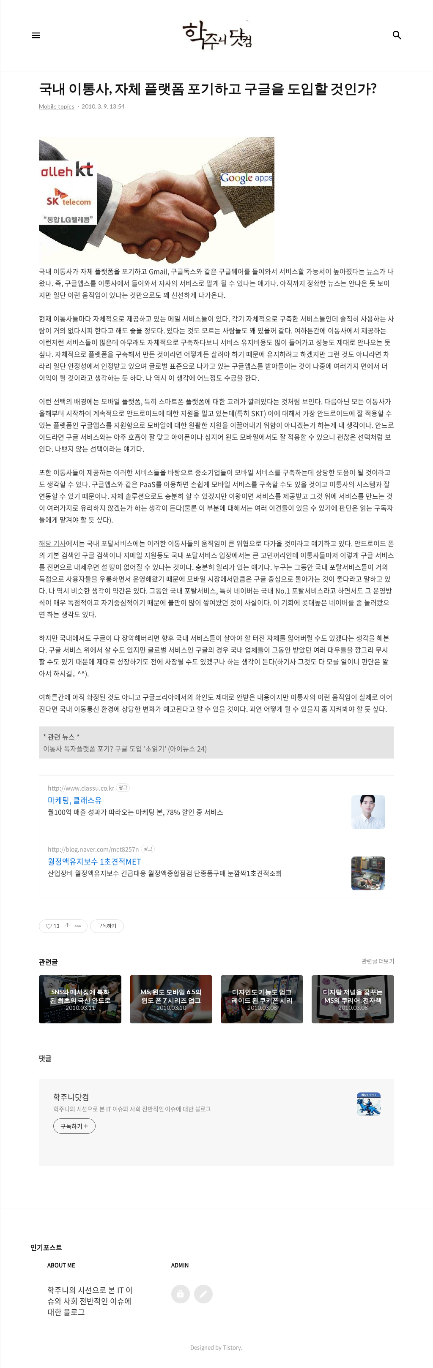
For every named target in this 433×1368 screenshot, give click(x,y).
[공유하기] (67, 926)
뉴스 (373, 271)
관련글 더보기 (378, 961)
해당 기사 (52, 543)
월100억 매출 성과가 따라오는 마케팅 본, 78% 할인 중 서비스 (135, 811)
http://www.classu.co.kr (81, 787)
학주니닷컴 (71, 1097)
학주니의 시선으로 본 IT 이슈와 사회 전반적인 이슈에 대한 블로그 (132, 1108)
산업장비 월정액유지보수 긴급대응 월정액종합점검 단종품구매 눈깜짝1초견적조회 (165, 873)
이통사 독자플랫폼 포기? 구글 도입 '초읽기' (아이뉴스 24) (125, 748)
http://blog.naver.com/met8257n (93, 849)
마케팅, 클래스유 (75, 800)
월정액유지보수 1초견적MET (94, 862)
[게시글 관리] (78, 926)
